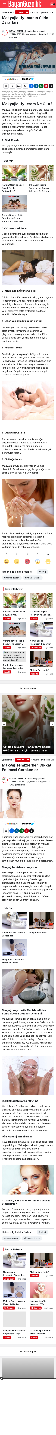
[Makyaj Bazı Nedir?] (41, 663)
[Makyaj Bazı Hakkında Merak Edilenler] (14, 951)
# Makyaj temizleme (32, 1238)
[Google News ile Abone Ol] (11, 78)
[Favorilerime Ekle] (6, 86)
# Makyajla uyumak (32, 578)
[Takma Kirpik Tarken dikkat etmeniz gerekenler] (41, 1318)
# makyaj (42, 572)
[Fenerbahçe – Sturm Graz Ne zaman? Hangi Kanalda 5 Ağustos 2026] (28, 1375)
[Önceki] (4, 724)
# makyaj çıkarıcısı (11, 1238)
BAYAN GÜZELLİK (17, 31)
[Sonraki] (52, 724)
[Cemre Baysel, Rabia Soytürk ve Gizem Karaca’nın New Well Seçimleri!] (14, 209)
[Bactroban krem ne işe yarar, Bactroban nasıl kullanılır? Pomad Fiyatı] (14, 663)
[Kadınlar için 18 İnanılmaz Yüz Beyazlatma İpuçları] (41, 1296)
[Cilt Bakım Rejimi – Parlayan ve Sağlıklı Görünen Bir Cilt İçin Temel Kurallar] (41, 179)
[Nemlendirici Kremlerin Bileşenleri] (41, 635)
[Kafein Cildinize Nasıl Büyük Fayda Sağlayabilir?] (14, 179)
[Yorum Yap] (12, 86)
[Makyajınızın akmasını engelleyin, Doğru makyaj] (14, 1318)
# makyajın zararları (11, 578)
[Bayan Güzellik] (24, 4)
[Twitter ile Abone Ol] (28, 78)
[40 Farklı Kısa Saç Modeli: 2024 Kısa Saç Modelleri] (28, 724)
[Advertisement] (28, 1407)
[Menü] (4, 4)
